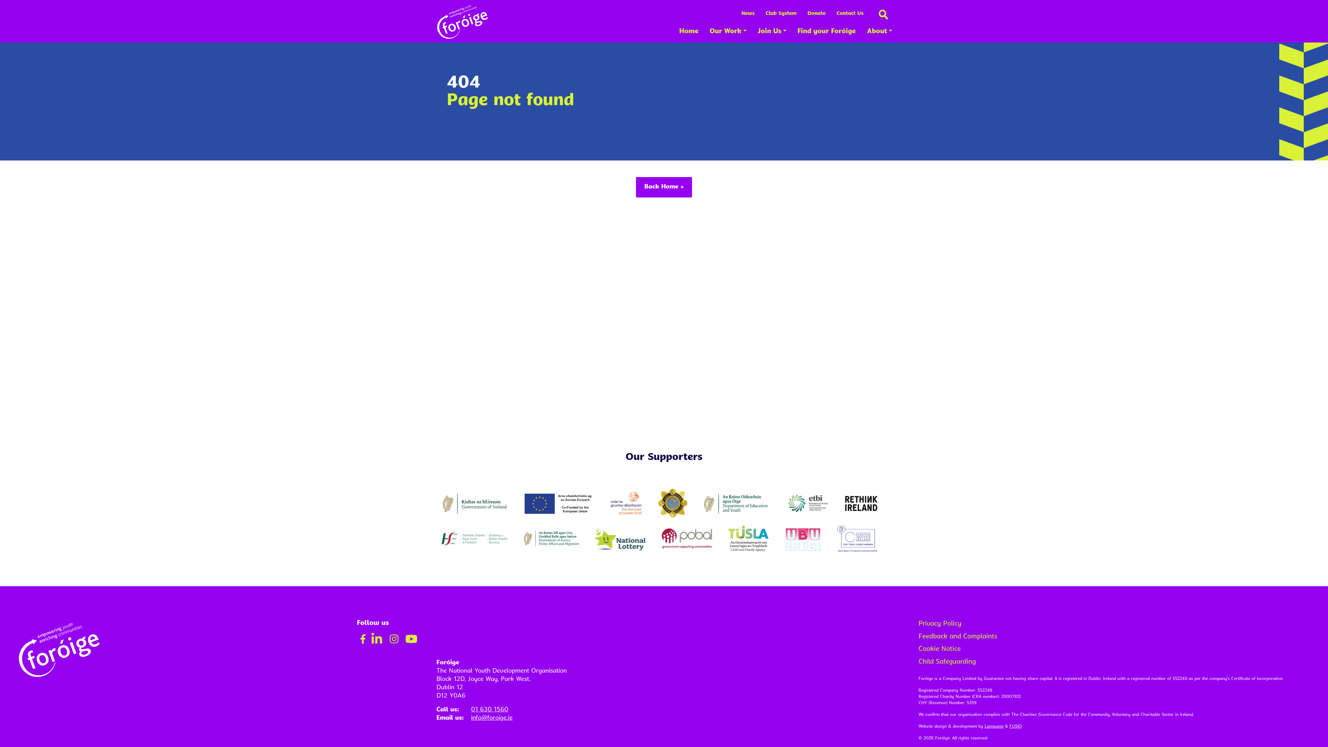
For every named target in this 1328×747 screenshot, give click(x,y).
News (748, 13)
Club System (781, 13)
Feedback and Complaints (958, 637)
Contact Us (850, 13)
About (877, 31)
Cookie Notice (940, 649)
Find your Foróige (826, 31)
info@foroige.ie (492, 718)
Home (689, 31)
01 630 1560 (489, 710)
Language (994, 727)
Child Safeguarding (947, 662)
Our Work (725, 31)
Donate (817, 13)
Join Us (769, 31)
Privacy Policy (940, 624)
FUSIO (1015, 727)
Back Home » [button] (664, 187)
